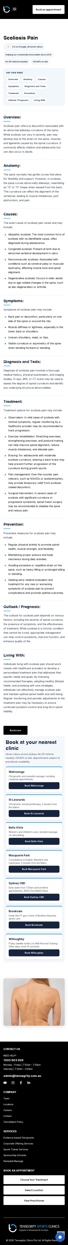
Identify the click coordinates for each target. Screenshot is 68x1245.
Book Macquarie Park (34, 869)
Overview (13, 79)
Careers (7, 1110)
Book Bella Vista (34, 841)
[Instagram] (13, 1082)
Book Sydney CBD (34, 897)
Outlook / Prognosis (18, 100)
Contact (7, 1116)
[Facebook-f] (20, 1082)
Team (6, 1098)
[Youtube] (5, 1082)
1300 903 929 (13, 1060)
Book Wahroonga (34, 785)
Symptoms (13, 86)
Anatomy (27, 79)
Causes (42, 79)
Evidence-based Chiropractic (18, 1137)
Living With (39, 100)
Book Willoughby (34, 952)
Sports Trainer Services (15, 1149)
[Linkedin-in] (28, 1082)
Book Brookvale (34, 925)
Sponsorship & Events (14, 1155)
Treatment (13, 93)
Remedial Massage (13, 1161)
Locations (8, 1104)
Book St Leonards (34, 813)
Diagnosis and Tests (35, 86)
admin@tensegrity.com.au (22, 1075)
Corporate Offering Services (18, 1143)
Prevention (29, 93)
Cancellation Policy (13, 1122)
